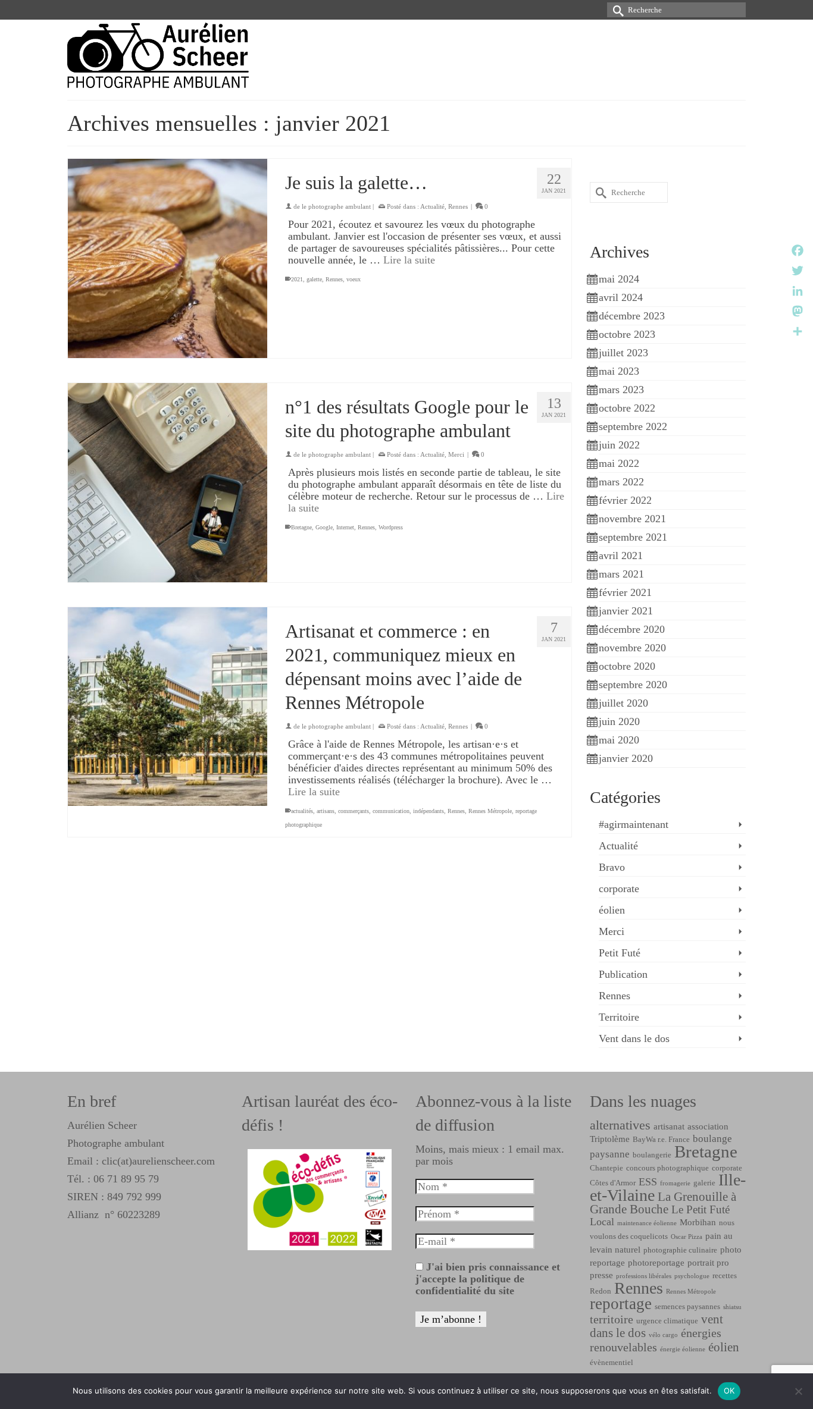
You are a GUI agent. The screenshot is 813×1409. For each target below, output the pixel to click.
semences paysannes (687, 1306)
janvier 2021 (626, 611)
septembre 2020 (633, 685)
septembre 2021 (633, 537)
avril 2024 (621, 297)
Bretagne (301, 527)
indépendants (428, 811)
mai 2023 (619, 371)
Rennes (458, 206)
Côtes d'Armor (613, 1182)
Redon (600, 1290)
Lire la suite (409, 260)
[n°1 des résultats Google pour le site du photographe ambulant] (167, 482)
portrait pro (708, 1262)
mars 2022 (621, 482)
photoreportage (656, 1262)
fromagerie (675, 1183)
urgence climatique (667, 1320)
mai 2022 (619, 463)
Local (602, 1222)
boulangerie (652, 1154)
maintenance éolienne (647, 1223)
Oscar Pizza (686, 1237)
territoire (611, 1319)
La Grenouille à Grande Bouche (663, 1203)
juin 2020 (619, 721)
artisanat (668, 1126)
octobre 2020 (627, 666)
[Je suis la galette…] (167, 258)
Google (324, 527)
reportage (621, 1304)
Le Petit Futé (700, 1209)
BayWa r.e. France (661, 1139)
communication (391, 811)
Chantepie (606, 1167)
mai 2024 (619, 279)
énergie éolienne (682, 1349)
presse (601, 1275)
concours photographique (667, 1167)
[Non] (798, 1391)
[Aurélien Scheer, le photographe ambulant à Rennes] (174, 55)
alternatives (620, 1125)
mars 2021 (621, 574)
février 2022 (625, 500)
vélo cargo (663, 1335)
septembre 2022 (633, 426)
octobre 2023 (627, 334)
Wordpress (391, 527)
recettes (724, 1275)
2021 (297, 279)
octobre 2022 (627, 408)
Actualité (432, 206)
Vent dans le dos (634, 1038)
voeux (353, 279)
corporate (619, 889)
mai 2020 (619, 740)
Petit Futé (619, 953)
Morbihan (698, 1222)
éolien (612, 910)
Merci (456, 454)
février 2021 (625, 592)
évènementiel (611, 1362)
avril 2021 (621, 555)
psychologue (691, 1276)
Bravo (612, 867)
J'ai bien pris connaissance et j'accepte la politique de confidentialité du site (487, 1279)
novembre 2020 (632, 648)
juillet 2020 (623, 703)
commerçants (353, 811)
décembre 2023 (632, 316)
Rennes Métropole (490, 811)
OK (729, 1390)
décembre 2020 (632, 629)
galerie (704, 1182)
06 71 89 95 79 (126, 1179)
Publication (623, 974)
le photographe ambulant (336, 206)
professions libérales (643, 1276)
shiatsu (732, 1307)
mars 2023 (621, 390)
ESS (648, 1182)
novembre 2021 (632, 519)
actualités (302, 811)
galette (314, 279)
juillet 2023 (623, 353)
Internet (345, 527)
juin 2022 (619, 445)
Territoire (619, 1017)
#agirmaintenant (633, 824)
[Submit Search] (616, 9)
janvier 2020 (626, 758)
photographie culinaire (680, 1249)
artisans (325, 811)
